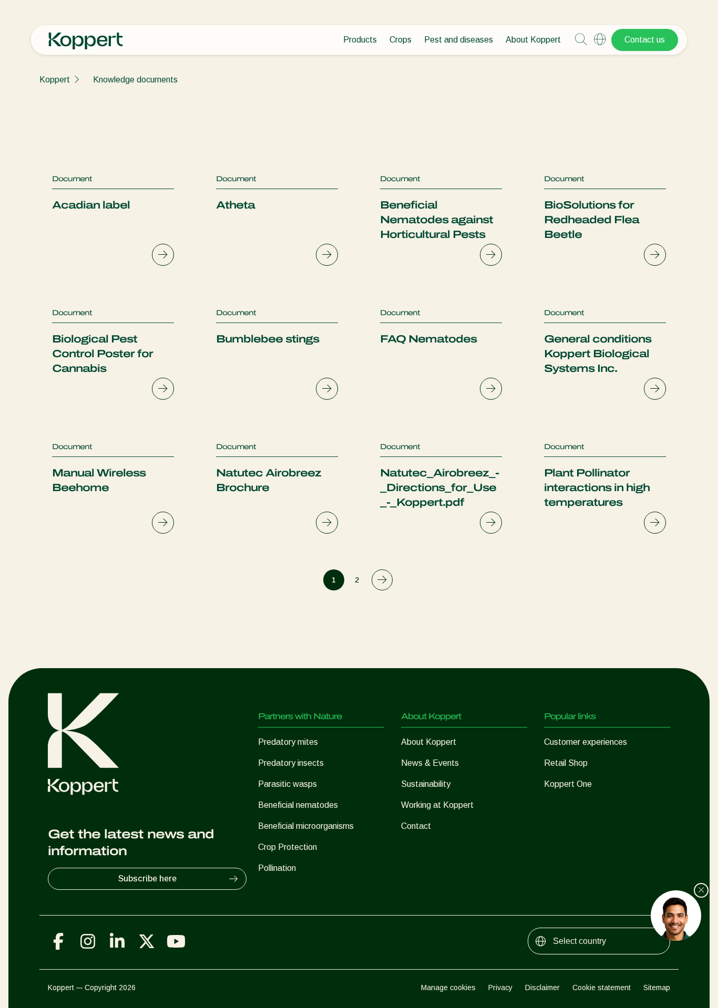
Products (360, 39)
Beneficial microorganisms (306, 826)
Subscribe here (147, 878)
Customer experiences (585, 741)
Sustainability (425, 784)
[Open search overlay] (580, 40)
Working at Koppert (437, 805)
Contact (416, 826)
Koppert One (568, 784)
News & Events (430, 762)
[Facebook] (58, 941)
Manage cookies (448, 987)
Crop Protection (287, 847)
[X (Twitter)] (146, 941)
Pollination (277, 868)
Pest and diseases (458, 39)
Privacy (500, 987)
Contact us (644, 39)
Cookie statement (601, 987)
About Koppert (533, 39)
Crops (400, 39)
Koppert (54, 79)
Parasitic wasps (287, 784)
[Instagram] (87, 941)
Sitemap (656, 987)
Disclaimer (542, 987)
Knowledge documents (135, 79)
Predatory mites (288, 741)
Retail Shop (566, 762)
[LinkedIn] (117, 941)
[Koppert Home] (85, 35)
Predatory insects (291, 762)
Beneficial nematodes (298, 805)
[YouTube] (176, 941)
